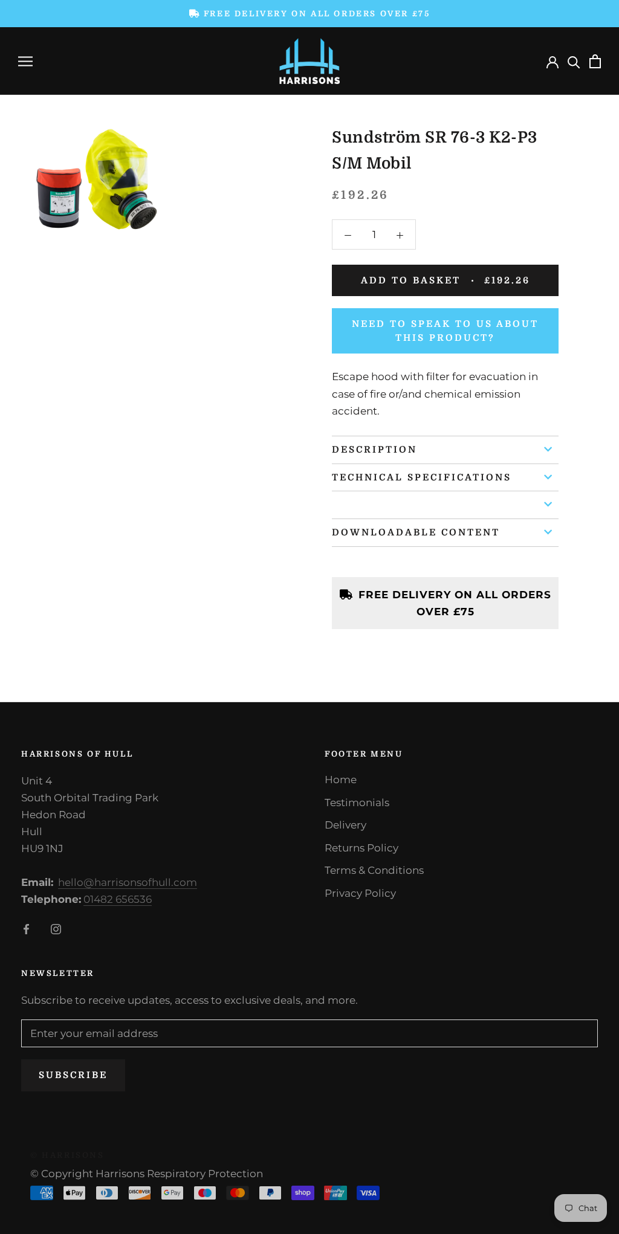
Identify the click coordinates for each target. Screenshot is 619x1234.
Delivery (345, 825)
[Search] (574, 61)
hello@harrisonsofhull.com (127, 882)
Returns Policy (361, 848)
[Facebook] (26, 928)
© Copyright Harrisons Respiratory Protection (146, 1174)
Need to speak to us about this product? (445, 330)
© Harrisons (67, 1155)
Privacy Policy (360, 893)
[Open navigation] (25, 61)
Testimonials (357, 802)
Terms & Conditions (374, 870)
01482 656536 (117, 899)
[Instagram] (56, 928)
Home (341, 780)
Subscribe (73, 1075)
